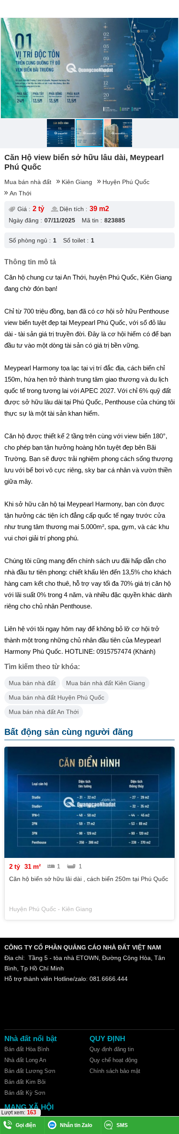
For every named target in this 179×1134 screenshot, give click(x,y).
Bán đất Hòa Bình (26, 1049)
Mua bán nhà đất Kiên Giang (105, 683)
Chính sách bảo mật (115, 1071)
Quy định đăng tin (112, 1049)
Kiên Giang (77, 181)
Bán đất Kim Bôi (25, 1082)
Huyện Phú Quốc (126, 181)
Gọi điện (26, 1125)
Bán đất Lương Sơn (29, 1071)
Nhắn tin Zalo (76, 1125)
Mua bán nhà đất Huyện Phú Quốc (56, 697)
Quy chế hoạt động (113, 1060)
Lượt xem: (13, 1113)
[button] (171, 26)
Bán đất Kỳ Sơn (24, 1093)
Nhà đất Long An (25, 1060)
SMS (122, 1125)
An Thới (20, 193)
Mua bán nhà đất (27, 181)
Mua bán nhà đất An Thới (44, 711)
